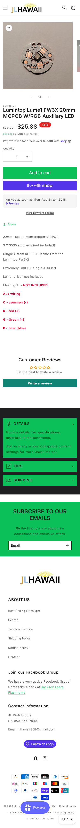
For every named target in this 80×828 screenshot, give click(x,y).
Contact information (42, 818)
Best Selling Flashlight (24, 610)
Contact (14, 657)
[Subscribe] (67, 545)
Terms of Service (20, 629)
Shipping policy (64, 812)
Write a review (40, 383)
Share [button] (12, 224)
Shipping (8, 134)
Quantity (8, 148)
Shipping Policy (19, 638)
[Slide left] (30, 96)
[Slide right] (49, 96)
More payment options (40, 212)
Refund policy (18, 647)
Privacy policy (18, 812)
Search (13, 620)
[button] (5, 7)
